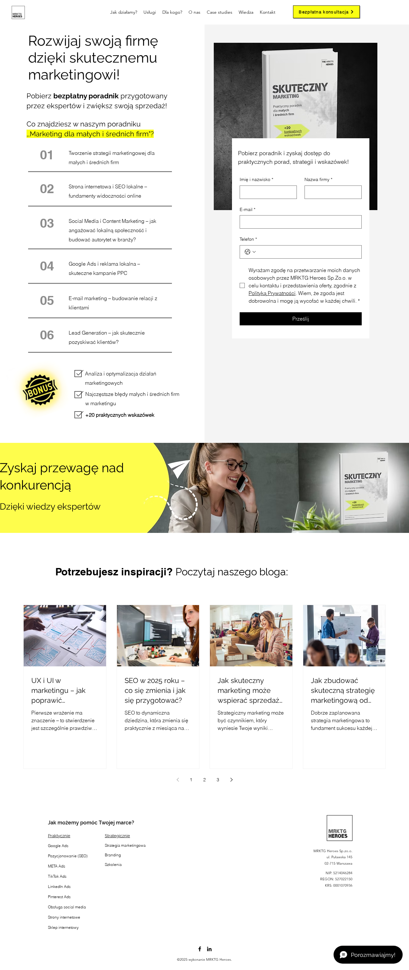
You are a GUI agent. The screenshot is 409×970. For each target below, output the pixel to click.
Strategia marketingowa (125, 845)
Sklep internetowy (63, 927)
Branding (113, 855)
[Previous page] (177, 779)
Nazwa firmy (318, 179)
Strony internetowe (64, 917)
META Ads (56, 866)
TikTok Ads (57, 876)
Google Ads (58, 845)
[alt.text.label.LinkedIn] (209, 949)
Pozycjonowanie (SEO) (68, 855)
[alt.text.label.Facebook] (200, 949)
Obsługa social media (67, 907)
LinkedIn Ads (59, 886)
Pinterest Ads (59, 896)
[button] (172, 12)
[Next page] (231, 779)
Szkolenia (113, 864)
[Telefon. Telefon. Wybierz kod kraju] (250, 252)
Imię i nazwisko (256, 179)
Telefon (248, 239)
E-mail (247, 209)
